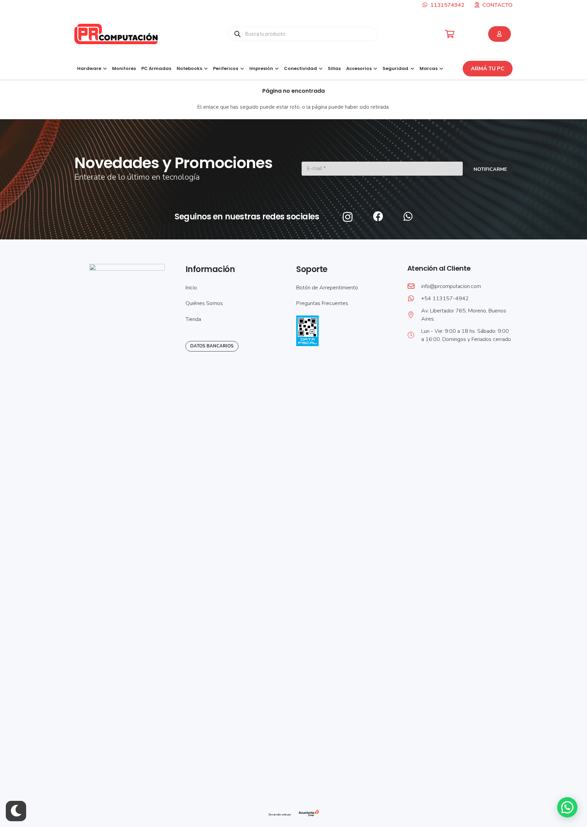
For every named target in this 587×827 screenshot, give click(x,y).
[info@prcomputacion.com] (414, 286)
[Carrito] (450, 34)
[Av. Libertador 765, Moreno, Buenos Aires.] (414, 314)
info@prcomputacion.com (451, 286)
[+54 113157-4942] (414, 298)
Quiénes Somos (204, 303)
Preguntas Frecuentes (322, 303)
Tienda (193, 319)
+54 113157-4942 (445, 298)
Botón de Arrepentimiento (327, 287)
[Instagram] (348, 216)
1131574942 (446, 5)
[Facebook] (378, 216)
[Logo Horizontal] (116, 34)
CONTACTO (497, 5)
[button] (104, 68)
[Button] (499, 34)
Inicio (191, 287)
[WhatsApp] (408, 216)
